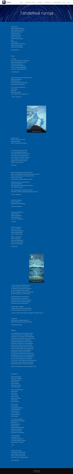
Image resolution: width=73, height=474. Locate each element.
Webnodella (37, 471)
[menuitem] (22, 2)
